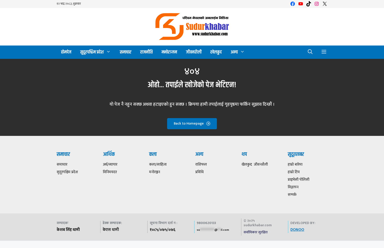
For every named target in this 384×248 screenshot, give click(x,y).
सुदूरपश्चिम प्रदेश (92, 52)
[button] (310, 52)
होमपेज (66, 52)
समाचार (125, 52)
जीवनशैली (194, 52)
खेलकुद (216, 52)
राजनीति (146, 52)
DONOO (297, 229)
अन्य (234, 52)
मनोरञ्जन (169, 52)
